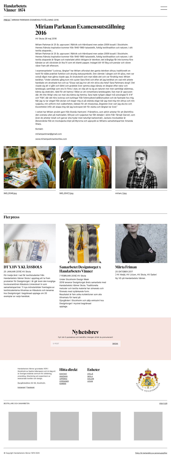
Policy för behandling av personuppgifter (151, 453)
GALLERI (90, 379)
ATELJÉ (90, 374)
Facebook (30, 387)
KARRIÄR (62, 384)
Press (7, 20)
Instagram (21, 387)
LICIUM (90, 381)
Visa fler (163, 403)
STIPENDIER (64, 381)
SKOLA (90, 376)
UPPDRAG (63, 379)
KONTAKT (63, 374)
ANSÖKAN (63, 376)
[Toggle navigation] (163, 8)
